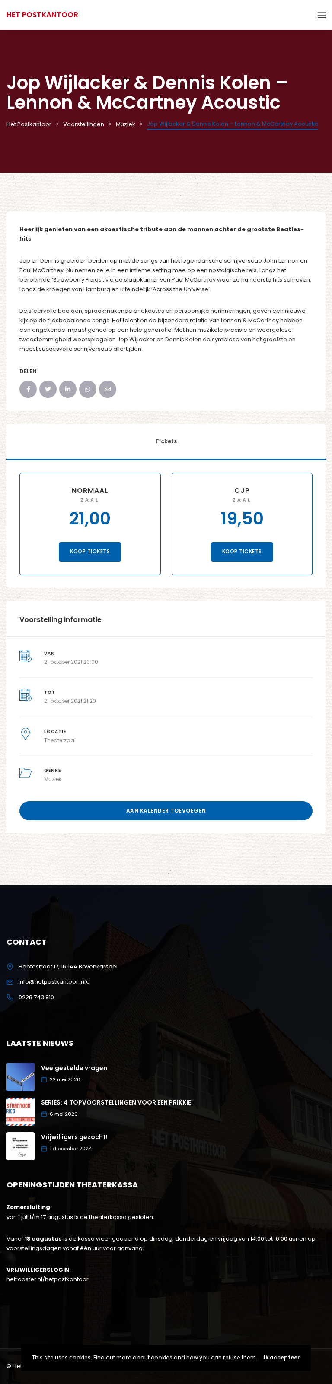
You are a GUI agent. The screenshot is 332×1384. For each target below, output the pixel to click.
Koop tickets (90, 551)
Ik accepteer (282, 1357)
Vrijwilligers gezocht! (74, 1137)
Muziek (52, 779)
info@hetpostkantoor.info (54, 982)
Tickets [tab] (166, 441)
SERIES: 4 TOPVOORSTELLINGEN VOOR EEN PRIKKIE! (117, 1102)
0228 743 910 (36, 997)
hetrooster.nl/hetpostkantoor (47, 1279)
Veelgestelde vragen (74, 1067)
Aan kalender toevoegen (166, 810)
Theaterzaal (60, 740)
